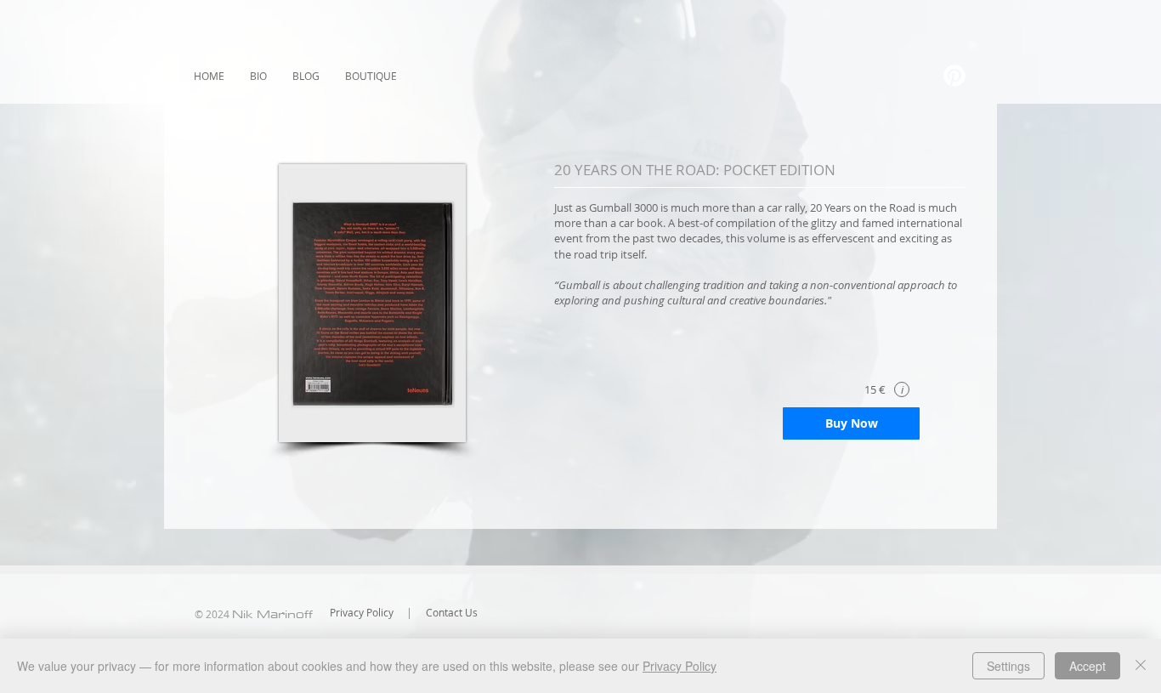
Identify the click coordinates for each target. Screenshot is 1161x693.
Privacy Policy (362, 612)
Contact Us (452, 612)
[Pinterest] (954, 75)
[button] (901, 389)
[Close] (1140, 665)
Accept (1087, 665)
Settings (1008, 665)
